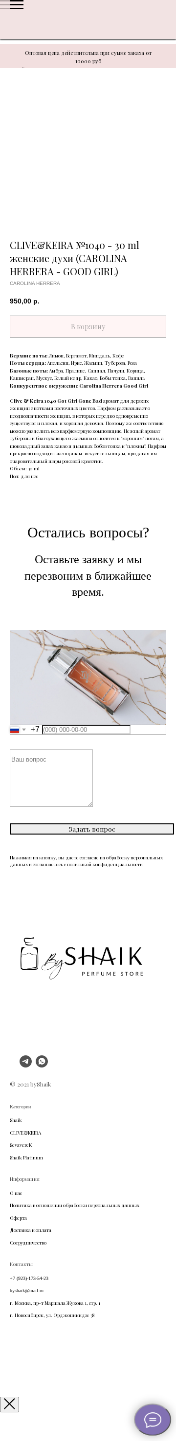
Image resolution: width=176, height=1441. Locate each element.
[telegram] (26, 1065)
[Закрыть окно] (9, 1404)
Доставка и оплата (30, 1230)
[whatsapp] (42, 1065)
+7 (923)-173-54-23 (29, 1278)
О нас (16, 1193)
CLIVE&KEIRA (25, 1132)
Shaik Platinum (26, 1157)
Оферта (18, 1217)
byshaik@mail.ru (27, 1290)
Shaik (16, 1120)
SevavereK (21, 1144)
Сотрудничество (28, 1242)
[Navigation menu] (16, 5)
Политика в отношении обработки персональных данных (74, 1205)
